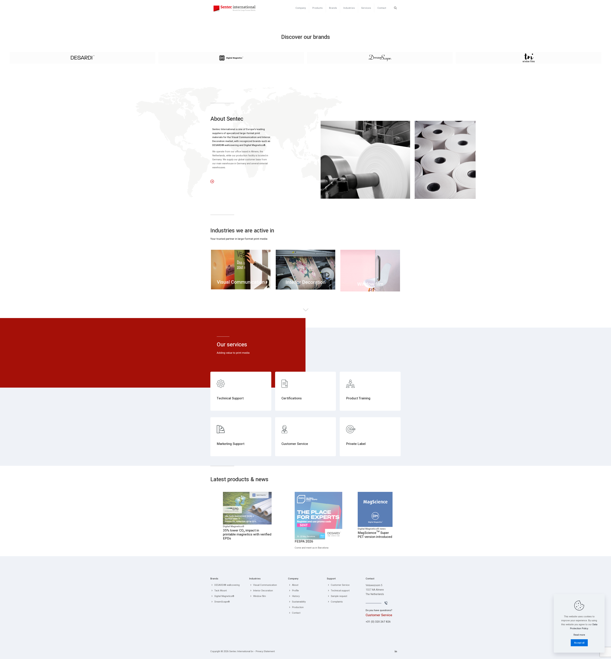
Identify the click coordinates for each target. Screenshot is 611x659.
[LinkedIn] (395, 651)
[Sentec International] (235, 8)
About (295, 585)
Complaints (337, 601)
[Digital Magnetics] (231, 57)
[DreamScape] (379, 57)
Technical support (340, 590)
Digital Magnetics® (224, 596)
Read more (579, 635)
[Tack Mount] (528, 57)
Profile (295, 590)
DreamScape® (222, 601)
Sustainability (299, 601)
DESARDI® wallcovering (227, 585)
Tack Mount (220, 590)
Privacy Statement (265, 651)
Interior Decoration (263, 590)
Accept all (579, 643)
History (296, 596)
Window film (259, 596)
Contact (296, 613)
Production (298, 607)
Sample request (339, 596)
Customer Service (340, 585)
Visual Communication (265, 585)
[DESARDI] (82, 57)
